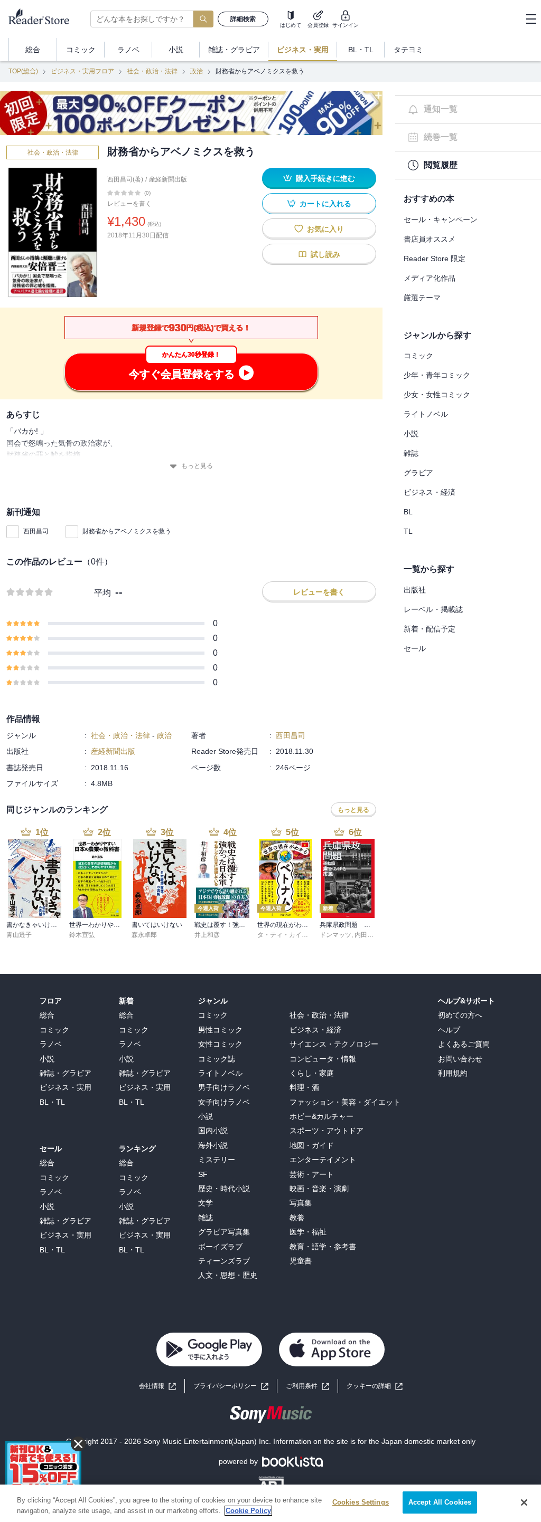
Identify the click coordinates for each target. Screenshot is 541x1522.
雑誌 (411, 453)
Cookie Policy (248, 1511)
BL (408, 512)
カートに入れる (325, 203)
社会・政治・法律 (152, 71)
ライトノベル (426, 414)
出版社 (415, 590)
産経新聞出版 (168, 179)
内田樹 (364, 935)
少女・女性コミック (437, 394)
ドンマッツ (335, 935)
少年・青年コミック (437, 375)
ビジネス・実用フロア (82, 71)
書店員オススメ (429, 239)
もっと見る (197, 466)
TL (408, 531)
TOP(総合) (23, 71)
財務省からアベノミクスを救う (126, 531)
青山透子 (19, 935)
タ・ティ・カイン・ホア (292, 935)
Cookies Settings (360, 1502)
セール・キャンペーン (441, 219)
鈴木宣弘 (82, 935)
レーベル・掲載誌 (433, 609)
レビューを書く (129, 203)
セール (415, 648)
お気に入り (325, 229)
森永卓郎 (144, 935)
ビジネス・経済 (429, 492)
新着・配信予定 (429, 629)
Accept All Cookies (439, 1502)
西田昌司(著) (125, 179)
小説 (411, 433)
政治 (196, 71)
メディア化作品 (429, 278)
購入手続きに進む (325, 178)
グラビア (418, 472)
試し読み (325, 254)
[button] (374, 1386)
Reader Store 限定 (434, 258)
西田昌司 (36, 531)
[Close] (524, 1502)
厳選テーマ (422, 297)
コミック (418, 355)
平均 (102, 592)
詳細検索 (243, 19)
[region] (270, 1503)
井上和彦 (207, 935)
